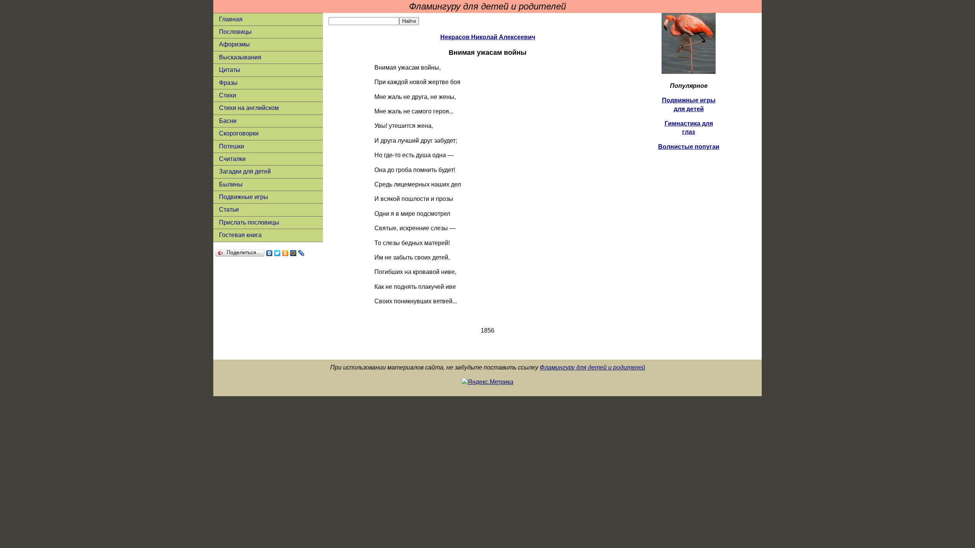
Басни (228, 121)
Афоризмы (234, 44)
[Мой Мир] (293, 253)
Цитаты (229, 70)
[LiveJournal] (301, 253)
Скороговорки (239, 133)
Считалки (232, 159)
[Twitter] (277, 253)
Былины (231, 184)
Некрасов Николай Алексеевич (487, 37)
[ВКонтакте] (269, 253)
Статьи (229, 209)
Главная (231, 19)
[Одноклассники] (285, 253)
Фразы (228, 83)
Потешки (231, 146)
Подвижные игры (243, 197)
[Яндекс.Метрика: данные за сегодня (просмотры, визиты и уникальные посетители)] (487, 382)
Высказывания (240, 57)
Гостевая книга (240, 235)
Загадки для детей (245, 171)
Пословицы (235, 32)
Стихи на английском (249, 108)
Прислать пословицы (249, 222)
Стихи (227, 95)
